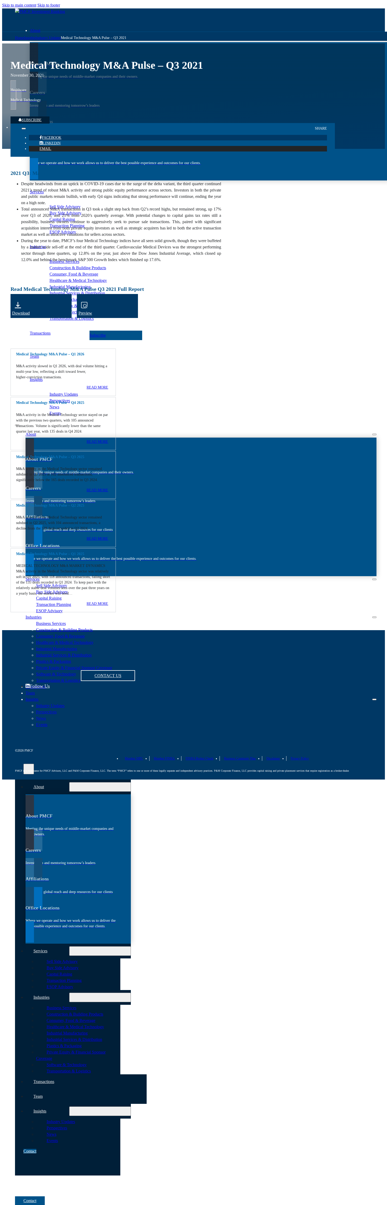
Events (52, 1140)
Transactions (43, 1081)
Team (30, 693)
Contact (29, 1151)
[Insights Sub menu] (374, 699)
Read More (97, 442)
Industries (34, 617)
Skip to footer (48, 5)
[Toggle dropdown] (24, 128)
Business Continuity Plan (240, 758)
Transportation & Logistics (71, 318)
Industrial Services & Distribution (74, 1039)
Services (32, 579)
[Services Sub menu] (374, 579)
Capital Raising (49, 598)
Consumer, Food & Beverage (60, 636)
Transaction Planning (53, 604)
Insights (36, 379)
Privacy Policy (300, 758)
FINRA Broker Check (199, 758)
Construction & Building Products (64, 630)
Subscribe (32, 120)
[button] (63, 354)
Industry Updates (63, 394)
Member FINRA (164, 758)
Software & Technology (67, 1064)
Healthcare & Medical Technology (64, 642)
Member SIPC (134, 758)
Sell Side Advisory (62, 961)
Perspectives (57, 1128)
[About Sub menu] (374, 434)
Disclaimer (273, 758)
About (35, 30)
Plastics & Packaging (64, 1046)
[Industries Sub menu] (374, 617)
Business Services (51, 623)
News (54, 407)
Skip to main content (19, 5)
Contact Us (108, 675)
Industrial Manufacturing (67, 1033)
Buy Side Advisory (62, 968)
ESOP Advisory (49, 611)
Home (19, 38)
